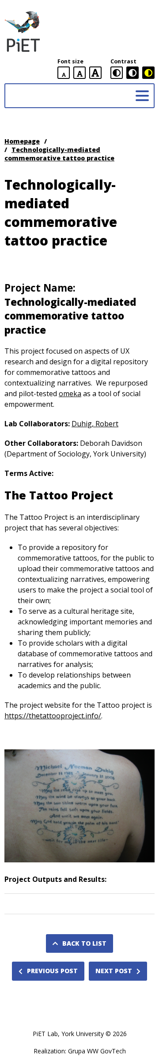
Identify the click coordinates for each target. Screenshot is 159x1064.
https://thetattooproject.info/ (52, 716)
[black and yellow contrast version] (148, 72)
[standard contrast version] (116, 72)
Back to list (84, 943)
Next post (113, 971)
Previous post (52, 971)
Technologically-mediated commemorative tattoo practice (59, 153)
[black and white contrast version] (132, 72)
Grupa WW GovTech (97, 1051)
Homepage (22, 141)
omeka (70, 393)
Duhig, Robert (95, 424)
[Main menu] (142, 95)
